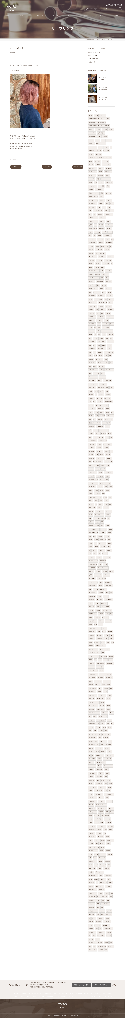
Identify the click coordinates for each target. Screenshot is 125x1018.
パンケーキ (100, 677)
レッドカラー (99, 748)
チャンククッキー (104, 649)
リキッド (100, 730)
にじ (90, 437)
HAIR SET (98, 154)
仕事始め (91, 359)
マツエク (95, 338)
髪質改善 (91, 189)
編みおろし (100, 175)
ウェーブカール (93, 256)
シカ (90, 401)
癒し (107, 278)
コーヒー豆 (99, 398)
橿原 (101, 500)
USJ (99, 345)
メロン (90, 500)
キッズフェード (99, 755)
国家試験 (111, 656)
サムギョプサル (98, 794)
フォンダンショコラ (103, 387)
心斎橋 (100, 893)
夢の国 (90, 539)
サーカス (91, 939)
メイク (101, 288)
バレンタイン (103, 384)
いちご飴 (91, 610)
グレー (109, 720)
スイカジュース (93, 861)
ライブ (96, 865)
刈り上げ (111, 571)
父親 (104, 334)
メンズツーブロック (94, 270)
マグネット (106, 575)
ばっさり (99, 557)
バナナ (99, 691)
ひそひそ (91, 504)
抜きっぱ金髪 (92, 507)
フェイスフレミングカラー (100, 589)
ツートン (102, 705)
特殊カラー (91, 320)
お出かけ (101, 203)
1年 (94, 352)
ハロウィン (103, 539)
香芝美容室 (108, 168)
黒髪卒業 (97, 274)
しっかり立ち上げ (93, 741)
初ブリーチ (91, 607)
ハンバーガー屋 (93, 787)
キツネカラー (101, 932)
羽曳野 (103, 702)
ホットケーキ (92, 295)
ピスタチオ (91, 663)
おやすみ (91, 433)
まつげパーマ (92, 348)
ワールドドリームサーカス (95, 942)
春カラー (102, 221)
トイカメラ (111, 946)
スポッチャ (97, 617)
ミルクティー (92, 316)
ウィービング (109, 182)
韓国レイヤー (110, 840)
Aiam (111, 893)
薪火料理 (91, 886)
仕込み (90, 490)
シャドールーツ (93, 440)
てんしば (102, 416)
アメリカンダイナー (94, 702)
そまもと (96, 603)
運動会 (96, 539)
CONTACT (91, 143)
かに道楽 (103, 751)
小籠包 (100, 861)
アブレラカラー (102, 826)
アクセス (111, 129)
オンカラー (108, 270)
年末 (106, 783)
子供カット (103, 217)
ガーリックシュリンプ (105, 674)
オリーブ (91, 783)
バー (98, 313)
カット (90, 327)
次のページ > (77, 166)
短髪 (90, 589)
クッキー (105, 596)
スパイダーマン (105, 465)
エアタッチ (99, 320)
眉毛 (90, 292)
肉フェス (99, 447)
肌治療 (96, 879)
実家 (102, 907)
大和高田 (110, 631)
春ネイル (100, 419)
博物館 (106, 451)
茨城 (94, 946)
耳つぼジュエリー (93, 851)
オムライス (105, 324)
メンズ (90, 182)
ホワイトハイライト (101, 645)
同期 (98, 914)
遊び (90, 716)
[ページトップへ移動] (114, 985)
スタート (102, 911)
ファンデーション (93, 532)
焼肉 (107, 203)
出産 (107, 391)
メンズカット (92, 239)
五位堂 (90, 493)
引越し (96, 490)
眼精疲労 (108, 851)
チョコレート (92, 387)
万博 (109, 865)
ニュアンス (102, 801)
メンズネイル (100, 426)
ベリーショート (108, 585)
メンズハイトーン (93, 479)
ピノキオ (98, 727)
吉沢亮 (108, 843)
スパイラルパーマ (106, 610)
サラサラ (101, 614)
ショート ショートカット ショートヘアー (100, 157)
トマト (109, 751)
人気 (102, 270)
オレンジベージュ (93, 200)
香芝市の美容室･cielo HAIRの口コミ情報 (99, 118)
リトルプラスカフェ (94, 744)
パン (107, 437)
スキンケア (108, 621)
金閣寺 (90, 617)
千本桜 (104, 631)
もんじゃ (108, 313)
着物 (107, 338)
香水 (98, 285)
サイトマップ (107, 996)
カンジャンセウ (93, 893)
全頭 (98, 331)
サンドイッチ (103, 741)
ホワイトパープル (93, 875)
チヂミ (90, 794)
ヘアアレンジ (92, 175)
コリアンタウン (93, 242)
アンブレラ (106, 868)
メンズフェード (108, 214)
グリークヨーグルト (106, 744)
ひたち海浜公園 (102, 946)
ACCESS (109, 140)
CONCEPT (104, 136)
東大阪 (110, 783)
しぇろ (90, 412)
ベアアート (102, 550)
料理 (99, 324)
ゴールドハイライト (94, 723)
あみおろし (102, 889)
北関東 (106, 942)
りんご (105, 691)
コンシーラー (100, 667)
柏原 (110, 504)
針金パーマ (91, 698)
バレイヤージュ (93, 203)
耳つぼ (103, 847)
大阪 (94, 235)
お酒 (102, 313)
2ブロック (109, 801)
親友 (97, 309)
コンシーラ (103, 532)
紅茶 (106, 504)
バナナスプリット (98, 515)
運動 (111, 437)
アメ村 (106, 893)
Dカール (91, 684)
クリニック (91, 882)
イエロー (91, 263)
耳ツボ (96, 854)
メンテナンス (101, 295)
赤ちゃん (91, 394)
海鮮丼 (107, 408)
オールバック (92, 691)
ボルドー (94, 550)
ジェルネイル (104, 246)
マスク (99, 380)
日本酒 (90, 815)
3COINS (101, 949)
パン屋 (108, 698)
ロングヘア (109, 295)
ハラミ (97, 469)
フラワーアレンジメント (95, 497)
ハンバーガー (92, 677)
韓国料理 (100, 214)
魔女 (109, 539)
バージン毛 (108, 886)
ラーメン (91, 727)
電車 (94, 401)
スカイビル (91, 904)
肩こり (101, 851)
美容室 (96, 115)
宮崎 (90, 338)
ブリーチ (100, 147)
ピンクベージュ (93, 472)
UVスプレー (92, 285)
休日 (90, 214)
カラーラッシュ (93, 797)
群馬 (90, 946)
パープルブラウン (93, 384)
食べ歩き (101, 242)
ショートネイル (100, 663)
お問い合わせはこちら (92, 9)
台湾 (90, 858)
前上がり (91, 805)
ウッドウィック (100, 709)
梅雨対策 (91, 645)
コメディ (91, 769)
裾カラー (91, 154)
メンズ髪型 (102, 186)
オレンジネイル (107, 444)
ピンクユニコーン (105, 179)
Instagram (109, 9)
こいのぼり (97, 232)
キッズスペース (102, 341)
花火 (110, 497)
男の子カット (92, 932)
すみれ (90, 603)
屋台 (94, 419)
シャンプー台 (92, 408)
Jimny (90, 352)
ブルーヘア (108, 511)
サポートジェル (93, 688)
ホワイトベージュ (93, 911)
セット (107, 175)
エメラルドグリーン (102, 896)
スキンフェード (107, 759)
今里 (97, 454)
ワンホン (99, 833)
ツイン (109, 787)
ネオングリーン (108, 461)
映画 (90, 373)
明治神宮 (91, 928)
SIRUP (90, 865)
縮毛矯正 (96, 642)
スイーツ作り (106, 921)
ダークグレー (101, 316)
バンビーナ (105, 617)
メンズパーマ (99, 249)
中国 (104, 833)
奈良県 (96, 412)
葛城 (106, 730)
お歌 (90, 536)
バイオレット (110, 316)
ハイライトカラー (93, 196)
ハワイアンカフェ (93, 674)
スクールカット (93, 889)
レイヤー (109, 458)
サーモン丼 (91, 476)
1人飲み (108, 476)
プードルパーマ (99, 872)
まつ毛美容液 (92, 568)
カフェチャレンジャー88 (99, 518)
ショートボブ (92, 207)
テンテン (91, 454)
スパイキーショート (101, 762)
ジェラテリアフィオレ (102, 638)
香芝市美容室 (100, 281)
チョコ (99, 596)
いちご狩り (100, 918)
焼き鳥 (110, 486)
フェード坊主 (92, 759)
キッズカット (108, 260)
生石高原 (91, 776)
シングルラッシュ (93, 582)
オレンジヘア (97, 575)
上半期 (109, 532)
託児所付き (91, 426)
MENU (97, 140)
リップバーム (92, 380)
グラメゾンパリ (93, 812)
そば (106, 355)
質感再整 (91, 748)
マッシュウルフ (103, 302)
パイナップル (109, 677)
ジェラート (91, 638)
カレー (104, 292)
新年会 (90, 391)
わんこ (97, 433)
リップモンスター (93, 377)
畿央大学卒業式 (108, 401)
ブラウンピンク (100, 698)
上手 (108, 642)
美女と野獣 (103, 561)
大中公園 (101, 225)
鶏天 (102, 525)
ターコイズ (91, 331)
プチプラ (91, 571)
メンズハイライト (97, 210)
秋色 (100, 737)
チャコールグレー (93, 705)
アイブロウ (108, 288)
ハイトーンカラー (93, 221)
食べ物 (90, 879)
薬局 (109, 879)
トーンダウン (92, 826)
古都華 (107, 918)
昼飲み (95, 553)
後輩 (108, 723)
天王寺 (112, 210)
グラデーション (93, 302)
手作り (110, 829)
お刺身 (99, 868)
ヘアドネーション (93, 217)
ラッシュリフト (102, 348)
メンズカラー (92, 362)
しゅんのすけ (92, 596)
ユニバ (104, 345)
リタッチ (104, 423)
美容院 (95, 366)
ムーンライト (102, 695)
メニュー (98, 129)
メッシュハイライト (103, 362)
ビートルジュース (107, 766)
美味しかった (108, 582)
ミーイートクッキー (94, 656)
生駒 (103, 652)
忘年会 (90, 334)
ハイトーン (99, 260)
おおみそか (91, 907)
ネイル (90, 232)
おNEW (90, 546)
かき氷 (107, 525)
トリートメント (99, 189)
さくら (100, 472)
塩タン (101, 454)
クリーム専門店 (105, 607)
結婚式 (96, 546)
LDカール (105, 737)
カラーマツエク (104, 430)
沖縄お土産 (100, 408)
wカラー (91, 274)
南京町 (90, 543)
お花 (106, 949)
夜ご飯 (96, 391)
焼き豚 (109, 292)
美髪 (102, 193)
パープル (104, 232)
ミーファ (104, 285)
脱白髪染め (99, 635)
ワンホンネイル (93, 228)
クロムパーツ (92, 578)
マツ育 (105, 564)
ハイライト (110, 256)
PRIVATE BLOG (14, 160)
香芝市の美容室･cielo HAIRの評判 (97, 122)
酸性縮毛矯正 (110, 663)
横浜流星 (102, 843)
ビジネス (101, 394)
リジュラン (103, 879)
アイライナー (96, 292)
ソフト (100, 504)
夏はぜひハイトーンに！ (95, 150)
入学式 (108, 221)
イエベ (101, 670)
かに (110, 355)
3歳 (89, 935)
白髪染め (91, 872)
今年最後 (100, 352)
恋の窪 (90, 854)
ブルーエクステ (108, 472)
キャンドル (91, 709)
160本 (101, 370)
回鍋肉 (112, 812)
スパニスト (97, 925)
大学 (97, 928)
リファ (108, 709)
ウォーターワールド (94, 465)
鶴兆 (99, 334)
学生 (90, 461)
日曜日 (95, 716)
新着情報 (92, 62)
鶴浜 (90, 235)
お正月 (90, 575)
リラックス (91, 281)
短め (107, 797)
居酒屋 (107, 490)
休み (95, 225)
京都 (107, 614)
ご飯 (94, 214)
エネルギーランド (105, 780)
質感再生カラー (93, 614)
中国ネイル (102, 228)
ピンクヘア (108, 193)
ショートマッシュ (93, 649)
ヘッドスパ (108, 822)
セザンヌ (98, 571)
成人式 (90, 161)
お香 (102, 278)
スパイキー (91, 720)
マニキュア (104, 529)
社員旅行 (105, 688)
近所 (111, 592)
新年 (98, 907)
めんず (100, 585)
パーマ (101, 196)
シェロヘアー (92, 133)
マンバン (91, 762)
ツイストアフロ (93, 621)
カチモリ (109, 911)
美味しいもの (92, 868)
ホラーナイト (102, 543)
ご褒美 (110, 529)
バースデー (91, 557)
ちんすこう (91, 398)
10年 (94, 345)
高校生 (107, 412)
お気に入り (91, 914)
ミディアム (110, 826)
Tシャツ (108, 426)
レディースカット (107, 928)
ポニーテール (99, 359)
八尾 (90, 518)
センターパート (93, 592)
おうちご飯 (91, 313)
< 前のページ (15, 166)
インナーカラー (93, 172)
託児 (109, 207)
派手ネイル (91, 458)
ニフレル (109, 550)
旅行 (100, 688)
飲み (112, 723)
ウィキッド (107, 819)
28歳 (90, 345)
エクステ (107, 748)
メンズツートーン (93, 483)
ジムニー (98, 263)
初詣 (106, 359)
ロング (90, 515)
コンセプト (103, 115)
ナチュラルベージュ (94, 278)
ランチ (112, 203)
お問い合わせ (101, 133)
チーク (111, 660)
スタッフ (104, 129)
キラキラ (109, 228)
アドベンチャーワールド (95, 829)
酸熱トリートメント (94, 193)
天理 (110, 741)
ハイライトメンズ (101, 720)
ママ (100, 660)
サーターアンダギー (94, 525)
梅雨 (112, 642)
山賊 (101, 875)
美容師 (90, 660)
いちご (94, 918)
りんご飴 (91, 511)
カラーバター (100, 935)
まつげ (90, 681)
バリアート (103, 309)
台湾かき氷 (107, 861)
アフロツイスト (110, 755)
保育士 (90, 267)
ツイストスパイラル (105, 483)
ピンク (90, 299)
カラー (106, 147)
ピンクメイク (109, 225)
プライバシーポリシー (94, 136)
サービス (91, 129)
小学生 (106, 635)
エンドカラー (99, 769)
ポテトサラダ (92, 324)
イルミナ (104, 628)
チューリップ (100, 476)
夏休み (109, 727)
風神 (95, 730)
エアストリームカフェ (94, 734)
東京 (109, 546)
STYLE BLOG (93, 59)
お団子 (90, 790)
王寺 (106, 790)
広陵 (98, 607)
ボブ (99, 207)
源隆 (107, 812)
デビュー (96, 815)
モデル (109, 348)
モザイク (101, 797)
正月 (111, 362)
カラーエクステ (108, 599)
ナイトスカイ (92, 631)
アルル (95, 858)
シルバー (109, 200)
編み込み (91, 253)
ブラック (108, 454)
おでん (112, 324)
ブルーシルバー (103, 440)
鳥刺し (97, 522)
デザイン (97, 684)
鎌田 (107, 592)
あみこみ (110, 854)
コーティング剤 (106, 684)
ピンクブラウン (93, 737)
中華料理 (101, 812)
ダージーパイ (102, 858)
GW (111, 451)
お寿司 (107, 773)
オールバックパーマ (94, 751)
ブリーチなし (105, 274)
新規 (95, 660)
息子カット (108, 306)
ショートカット (93, 168)
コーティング (97, 681)
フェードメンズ (107, 235)
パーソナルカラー (93, 670)
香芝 (98, 179)
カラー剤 (108, 935)
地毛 (111, 896)
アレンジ (100, 401)
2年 (95, 334)
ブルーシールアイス (94, 847)
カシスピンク (99, 783)
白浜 (106, 776)
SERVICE (91, 140)
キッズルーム (92, 341)
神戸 (95, 543)
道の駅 (99, 766)
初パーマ (91, 405)
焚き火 (108, 705)
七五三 (101, 338)
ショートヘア (106, 557)
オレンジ (91, 164)
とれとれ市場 (99, 776)
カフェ (106, 500)
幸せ (94, 935)
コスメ (100, 624)
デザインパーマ (93, 801)
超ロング (109, 932)
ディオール (103, 377)
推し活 (109, 433)
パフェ (96, 500)
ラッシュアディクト (103, 568)
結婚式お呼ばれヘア (106, 914)
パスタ (105, 497)
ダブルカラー (109, 242)
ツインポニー (92, 444)
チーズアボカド (106, 734)
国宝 (97, 843)
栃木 (111, 942)
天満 (90, 553)
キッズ (103, 723)
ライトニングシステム (94, 628)
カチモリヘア (102, 787)
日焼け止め (108, 281)
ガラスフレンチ (102, 578)
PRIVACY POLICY (101, 143)
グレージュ (91, 260)
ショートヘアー (106, 164)
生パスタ (98, 610)
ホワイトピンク (96, 423)
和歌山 (106, 769)
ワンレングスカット (94, 529)
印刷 (90, 430)
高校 (94, 536)
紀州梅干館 (91, 780)
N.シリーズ (106, 150)
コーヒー (108, 394)
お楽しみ (100, 536)
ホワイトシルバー (98, 822)
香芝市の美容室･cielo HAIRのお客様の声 (99, 126)
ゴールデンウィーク (98, 437)
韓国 (95, 624)
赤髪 (112, 412)
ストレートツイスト (101, 253)
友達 (97, 416)
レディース (100, 239)
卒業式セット (105, 925)
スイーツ (104, 571)
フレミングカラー (109, 794)
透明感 (107, 836)
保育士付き (97, 327)
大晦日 (90, 355)
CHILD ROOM (92, 147)
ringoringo (105, 507)
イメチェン (91, 599)
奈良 (111, 338)
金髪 (95, 182)
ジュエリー (103, 854)
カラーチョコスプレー (94, 652)
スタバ (112, 387)
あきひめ (91, 921)
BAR (103, 493)
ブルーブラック (100, 458)
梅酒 (98, 780)
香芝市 (90, 115)
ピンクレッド (92, 836)
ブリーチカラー (93, 695)
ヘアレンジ (105, 161)
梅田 (103, 900)
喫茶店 (104, 727)
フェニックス (106, 681)
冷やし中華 (111, 309)
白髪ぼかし (91, 635)
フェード (101, 182)
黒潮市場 (101, 773)
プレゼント (110, 334)
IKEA (110, 232)
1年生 (90, 730)
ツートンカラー (105, 815)
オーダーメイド (105, 904)
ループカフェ (92, 766)
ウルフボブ (99, 599)
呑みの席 (91, 309)
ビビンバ (91, 469)
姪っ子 (101, 391)
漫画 (106, 486)
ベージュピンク (108, 419)
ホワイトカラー (103, 716)
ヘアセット (97, 161)
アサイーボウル (93, 564)
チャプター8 (92, 896)
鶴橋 (112, 239)
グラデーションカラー (101, 805)
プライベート (105, 327)
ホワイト (101, 621)
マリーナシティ (93, 773)
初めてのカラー (99, 886)
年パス (109, 345)
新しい (111, 713)
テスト (90, 925)
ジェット (96, 840)
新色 (99, 631)
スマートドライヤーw (94, 713)
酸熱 (108, 186)
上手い (103, 642)
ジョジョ (100, 486)
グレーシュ (100, 836)
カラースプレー (99, 511)
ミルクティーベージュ (106, 331)
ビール (101, 490)
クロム (105, 660)
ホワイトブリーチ (102, 808)
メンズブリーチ (104, 479)
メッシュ (107, 249)
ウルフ (106, 320)
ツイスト (104, 553)
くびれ (107, 239)
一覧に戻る (47, 166)
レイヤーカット (98, 790)
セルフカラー (103, 882)
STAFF (103, 140)
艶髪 (106, 299)
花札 (90, 366)
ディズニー (103, 546)
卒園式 (99, 444)
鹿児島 (100, 355)
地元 (101, 582)
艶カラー (102, 200)
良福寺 (97, 246)
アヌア (90, 624)
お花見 (90, 225)
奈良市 (112, 635)
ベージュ (91, 246)
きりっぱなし (92, 486)
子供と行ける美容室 (99, 267)
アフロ (109, 695)
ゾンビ (109, 543)
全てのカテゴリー (95, 52)
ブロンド (91, 249)
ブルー (110, 302)
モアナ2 (111, 808)
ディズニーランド (93, 561)
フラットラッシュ (93, 370)
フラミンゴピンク (93, 288)
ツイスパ (95, 430)
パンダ (105, 829)
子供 (90, 210)
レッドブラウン (98, 819)
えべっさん (102, 366)
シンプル (103, 469)
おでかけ (103, 433)
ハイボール (107, 398)
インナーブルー (93, 306)
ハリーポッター (109, 370)
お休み (99, 235)
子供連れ (98, 164)
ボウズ (99, 759)
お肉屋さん (104, 603)
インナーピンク (98, 299)
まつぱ (90, 642)
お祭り (99, 507)
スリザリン (96, 373)
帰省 (95, 355)
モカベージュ (110, 416)
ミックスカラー (107, 380)
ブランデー (91, 833)
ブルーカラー (92, 808)
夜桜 (90, 419)
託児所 (100, 172)
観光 (111, 614)
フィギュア (97, 493)
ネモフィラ (99, 451)
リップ (103, 373)
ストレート (91, 667)
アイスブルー (108, 172)
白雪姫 (90, 822)
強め (111, 688)
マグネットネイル (109, 352)
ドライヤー (105, 713)
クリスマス (110, 341)
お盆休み (91, 522)
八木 (100, 564)
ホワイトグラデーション (102, 405)
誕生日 (106, 210)
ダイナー (108, 515)
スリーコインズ (93, 949)
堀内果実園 (98, 921)
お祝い (110, 882)
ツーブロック (102, 256)
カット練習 (104, 656)
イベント (107, 536)
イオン (97, 939)
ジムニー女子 (105, 263)
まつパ (111, 638)
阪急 (108, 900)
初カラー (91, 416)
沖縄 (102, 522)
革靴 (98, 904)
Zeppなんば (103, 865)
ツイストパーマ (93, 585)
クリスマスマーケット (94, 900)
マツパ (90, 840)
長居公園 (105, 447)
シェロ (104, 207)
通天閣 (103, 840)
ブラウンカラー (93, 186)
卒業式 (101, 412)
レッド (90, 819)
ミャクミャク (108, 875)
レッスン (91, 843)
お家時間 (101, 306)
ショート (101, 168)
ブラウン (111, 299)
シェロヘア (91, 179)
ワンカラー (91, 447)
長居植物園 (91, 451)
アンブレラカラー (97, 461)
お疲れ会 (101, 592)
